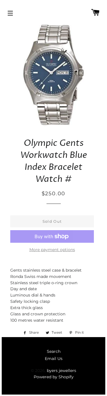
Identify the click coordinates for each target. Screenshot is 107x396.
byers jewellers (61, 370)
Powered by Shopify (54, 376)
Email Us (53, 358)
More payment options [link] (52, 249)
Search (53, 351)
